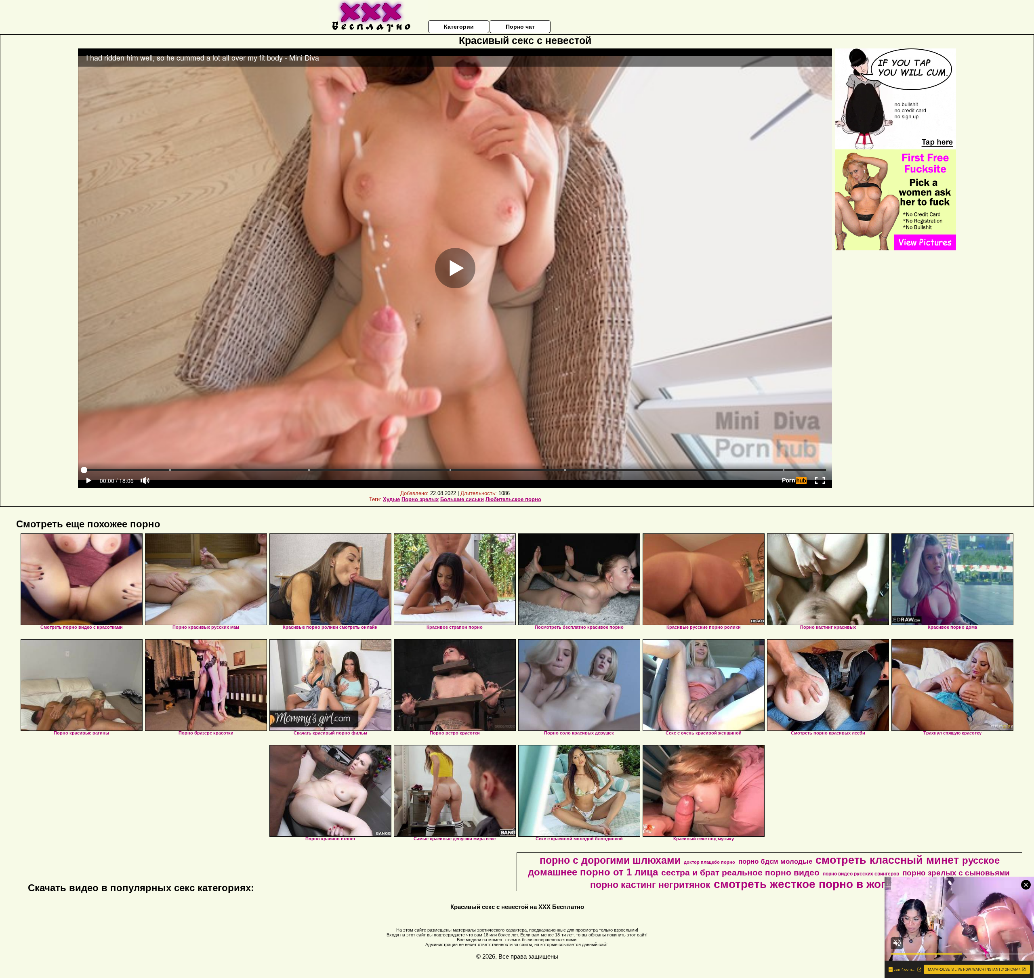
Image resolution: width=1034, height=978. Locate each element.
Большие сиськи (462, 499)
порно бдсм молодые (775, 861)
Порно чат (520, 26)
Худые (391, 499)
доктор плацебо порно (709, 862)
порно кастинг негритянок (650, 884)
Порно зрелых (420, 499)
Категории (459, 26)
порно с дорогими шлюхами (610, 860)
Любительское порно (513, 499)
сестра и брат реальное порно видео (740, 872)
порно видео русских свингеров (861, 874)
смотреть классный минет (887, 860)
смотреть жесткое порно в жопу (804, 884)
